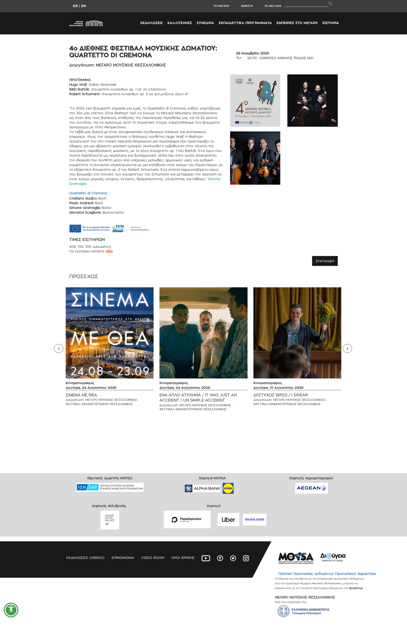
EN (83, 6)
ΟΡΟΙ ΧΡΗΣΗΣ (183, 557)
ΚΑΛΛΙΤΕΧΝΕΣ (179, 22)
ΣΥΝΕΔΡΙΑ (205, 22)
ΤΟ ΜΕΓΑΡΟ (221, 5)
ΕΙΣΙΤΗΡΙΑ (330, 22)
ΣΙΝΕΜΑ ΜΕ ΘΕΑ (81, 395)
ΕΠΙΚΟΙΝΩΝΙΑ (123, 557)
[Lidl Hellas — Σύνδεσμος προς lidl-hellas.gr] (221, 487)
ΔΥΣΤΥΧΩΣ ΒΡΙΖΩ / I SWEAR (280, 395)
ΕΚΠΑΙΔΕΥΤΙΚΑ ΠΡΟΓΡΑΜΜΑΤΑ (245, 22)
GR (75, 6)
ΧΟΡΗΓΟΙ (247, 5)
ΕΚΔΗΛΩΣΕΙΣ (151, 22)
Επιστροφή (325, 261)
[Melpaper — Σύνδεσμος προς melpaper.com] (242, 487)
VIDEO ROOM (152, 557)
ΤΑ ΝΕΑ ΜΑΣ (273, 5)
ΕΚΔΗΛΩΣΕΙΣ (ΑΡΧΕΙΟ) (85, 557)
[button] (11, 610)
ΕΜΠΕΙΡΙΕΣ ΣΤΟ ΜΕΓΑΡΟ (297, 22)
